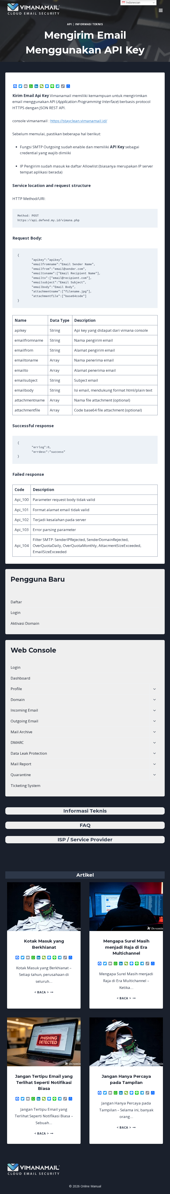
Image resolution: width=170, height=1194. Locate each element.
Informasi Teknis (89, 24)
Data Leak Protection (29, 753)
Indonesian (132, 2)
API (69, 24)
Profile (16, 688)
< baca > (43, 992)
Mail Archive (21, 731)
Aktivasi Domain (25, 623)
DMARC (17, 742)
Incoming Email (24, 710)
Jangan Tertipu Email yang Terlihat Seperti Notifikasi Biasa (44, 1082)
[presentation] (44, 906)
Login (15, 612)
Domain (18, 699)
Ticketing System (25, 785)
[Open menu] (160, 9)
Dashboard (20, 678)
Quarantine (21, 774)
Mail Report (21, 763)
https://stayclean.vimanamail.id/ (78, 120)
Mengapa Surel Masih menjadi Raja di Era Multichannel (126, 947)
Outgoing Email (24, 721)
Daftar (16, 601)
